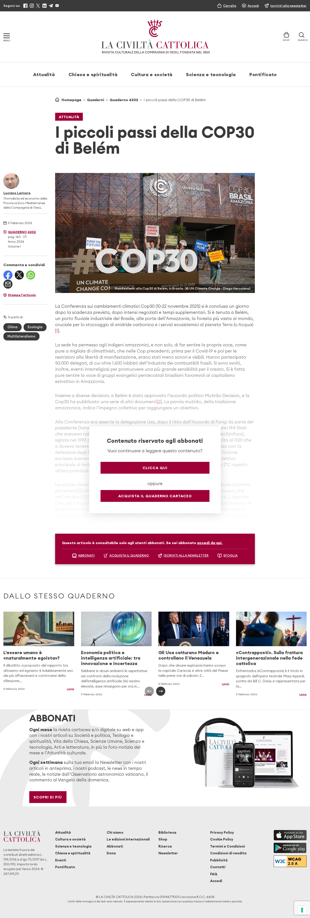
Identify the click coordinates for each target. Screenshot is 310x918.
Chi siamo (115, 832)
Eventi (60, 860)
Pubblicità (219, 860)
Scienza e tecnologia (211, 74)
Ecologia (35, 327)
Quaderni (95, 100)
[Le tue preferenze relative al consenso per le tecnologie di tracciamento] (302, 910)
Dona (111, 853)
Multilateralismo (21, 336)
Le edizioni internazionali (128, 839)
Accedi (216, 881)
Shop (162, 839)
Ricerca (165, 846)
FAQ (213, 874)
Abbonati (115, 846)
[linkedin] (44, 6)
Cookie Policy (221, 839)
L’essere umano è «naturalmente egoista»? (31, 655)
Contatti (217, 867)
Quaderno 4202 (124, 100)
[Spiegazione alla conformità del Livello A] (290, 861)
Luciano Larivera (16, 193)
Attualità (44, 74)
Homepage (71, 100)
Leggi (225, 683)
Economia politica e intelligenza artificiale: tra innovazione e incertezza (110, 658)
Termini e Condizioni (227, 846)
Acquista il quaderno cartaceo (155, 496)
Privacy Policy (222, 832)
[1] (57, 330)
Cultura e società (151, 74)
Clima (12, 327)
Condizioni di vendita (228, 853)
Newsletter (168, 853)
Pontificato (263, 74)
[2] (159, 401)
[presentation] (149, 691)
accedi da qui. (210, 542)
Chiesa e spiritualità (93, 74)
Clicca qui (155, 467)
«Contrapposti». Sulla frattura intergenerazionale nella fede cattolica (269, 658)
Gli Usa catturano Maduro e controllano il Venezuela (188, 655)
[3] (79, 490)
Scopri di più (48, 797)
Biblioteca (167, 832)
